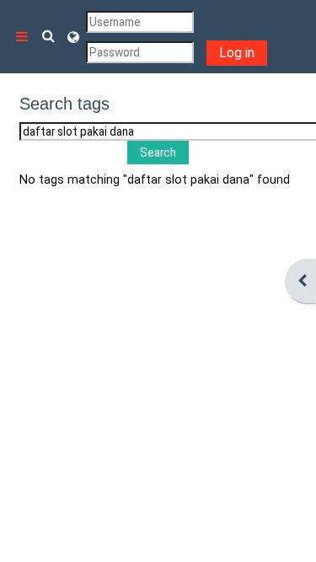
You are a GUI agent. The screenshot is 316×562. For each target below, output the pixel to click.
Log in (236, 53)
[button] (49, 36)
